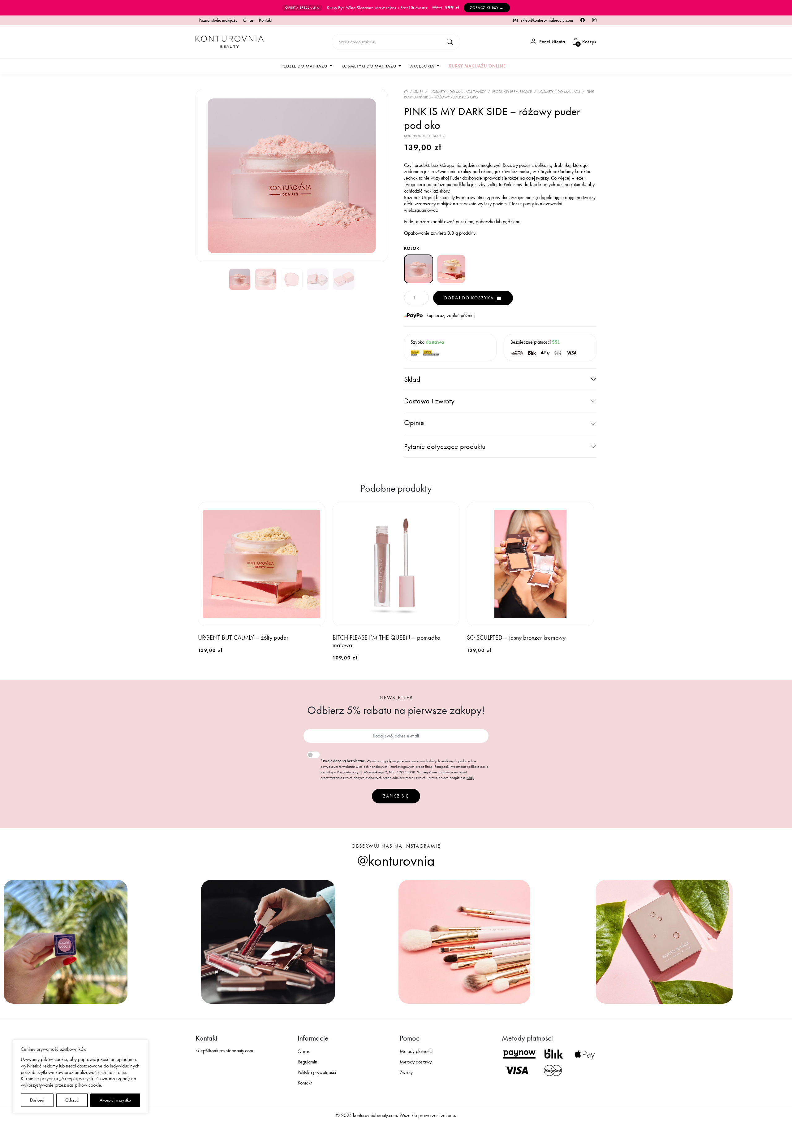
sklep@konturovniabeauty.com (546, 20)
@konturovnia (396, 860)
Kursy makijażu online (477, 66)
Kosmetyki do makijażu (559, 91)
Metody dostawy (416, 1062)
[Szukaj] (450, 42)
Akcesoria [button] (423, 66)
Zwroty (406, 1072)
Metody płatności (416, 1051)
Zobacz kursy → (487, 8)
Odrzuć (72, 1100)
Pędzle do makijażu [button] (305, 66)
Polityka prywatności (317, 1072)
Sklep (418, 91)
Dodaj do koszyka (469, 298)
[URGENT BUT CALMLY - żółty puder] (451, 269)
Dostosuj (37, 1100)
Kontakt (265, 20)
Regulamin (307, 1062)
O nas (248, 20)
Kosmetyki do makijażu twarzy (458, 91)
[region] (80, 1077)
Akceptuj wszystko (115, 1100)
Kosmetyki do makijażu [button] (370, 66)
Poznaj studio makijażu (218, 20)
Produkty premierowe (512, 91)
